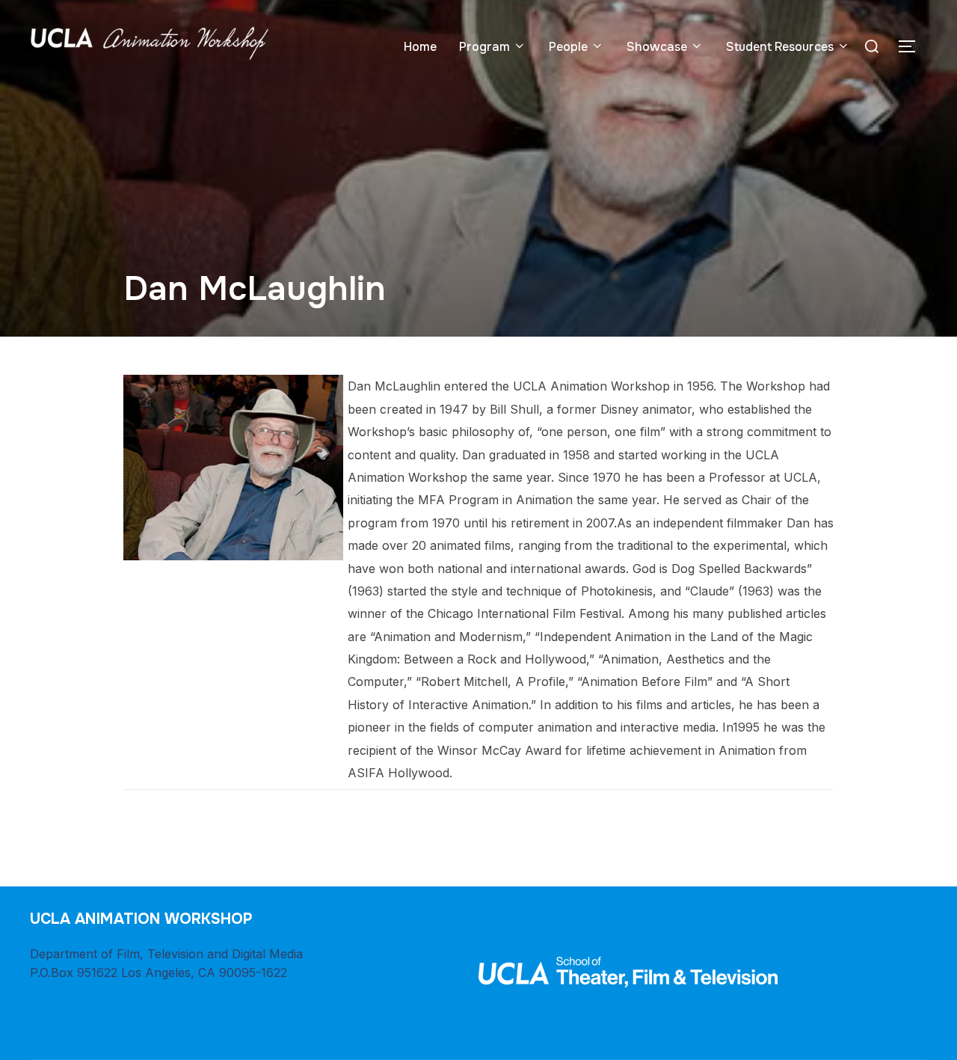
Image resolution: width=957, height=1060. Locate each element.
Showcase (657, 47)
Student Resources (780, 47)
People (568, 47)
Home (420, 47)
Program (484, 47)
